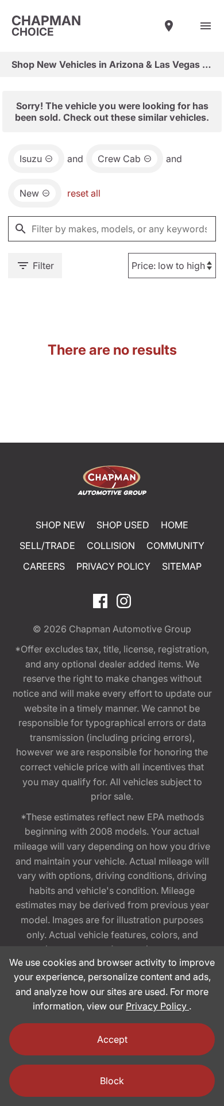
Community (175, 545)
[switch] (205, 26)
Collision (111, 545)
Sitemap (182, 566)
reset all (84, 193)
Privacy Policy (113, 566)
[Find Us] (168, 26)
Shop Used (122, 525)
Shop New (60, 525)
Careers (44, 566)
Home (174, 525)
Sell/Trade (47, 545)
